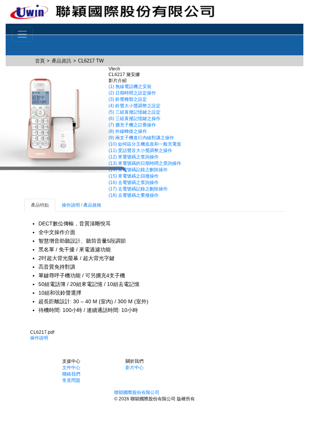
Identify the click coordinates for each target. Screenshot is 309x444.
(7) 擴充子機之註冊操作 (132, 125)
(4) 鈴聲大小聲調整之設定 (135, 105)
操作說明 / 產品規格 (81, 205)
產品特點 (40, 205)
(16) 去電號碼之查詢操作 (134, 182)
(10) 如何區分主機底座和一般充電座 (145, 144)
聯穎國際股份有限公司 (136, 392)
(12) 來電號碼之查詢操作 (134, 157)
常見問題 (71, 380)
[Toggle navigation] (22, 34)
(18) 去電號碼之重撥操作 (134, 195)
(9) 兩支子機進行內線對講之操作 (141, 137)
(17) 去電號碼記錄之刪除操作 (138, 189)
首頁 (40, 61)
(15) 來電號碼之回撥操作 (134, 176)
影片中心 (134, 367)
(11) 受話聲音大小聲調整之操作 (140, 150)
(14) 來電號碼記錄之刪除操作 (138, 169)
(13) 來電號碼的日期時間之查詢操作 (145, 163)
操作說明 (39, 338)
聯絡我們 (71, 374)
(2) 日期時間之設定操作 (132, 93)
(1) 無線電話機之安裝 (130, 86)
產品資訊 (61, 61)
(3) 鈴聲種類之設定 (128, 99)
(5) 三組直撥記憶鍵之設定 (135, 112)
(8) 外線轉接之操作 (128, 131)
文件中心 (71, 367)
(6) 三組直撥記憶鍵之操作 (135, 118)
